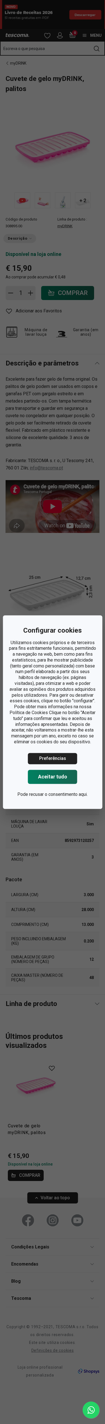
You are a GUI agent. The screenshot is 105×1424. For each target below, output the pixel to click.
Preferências (52, 758)
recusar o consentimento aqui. (58, 794)
